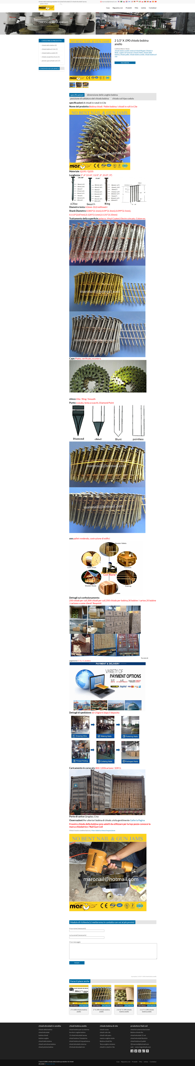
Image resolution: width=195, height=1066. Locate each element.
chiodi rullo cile (105, 1032)
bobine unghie (44, 1038)
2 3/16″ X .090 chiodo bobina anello (143, 976)
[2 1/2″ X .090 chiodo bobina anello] (146, 1004)
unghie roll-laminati (126, 53)
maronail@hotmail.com (109, 1)
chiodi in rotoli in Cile (107, 1047)
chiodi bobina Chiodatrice (78, 1038)
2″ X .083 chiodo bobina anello (79, 1011)
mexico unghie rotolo (107, 1038)
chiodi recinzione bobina (47, 1044)
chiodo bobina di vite (48, 49)
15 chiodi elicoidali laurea (78, 1035)
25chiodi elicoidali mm (77, 1047)
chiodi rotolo (104, 1029)
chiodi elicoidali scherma (77, 1044)
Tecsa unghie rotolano (107, 1044)
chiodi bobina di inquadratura (79, 1041)
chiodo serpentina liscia (49, 57)
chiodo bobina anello (149, 25)
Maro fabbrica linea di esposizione (103, 830)
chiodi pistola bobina (46, 1047)
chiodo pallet (124, 55)
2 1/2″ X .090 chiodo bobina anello (147, 1011)
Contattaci (152, 8)
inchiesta (125, 63)
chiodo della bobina (48, 45)
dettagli (74, 1005)
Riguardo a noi (118, 8)
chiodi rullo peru (105, 1035)
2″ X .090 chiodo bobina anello (101, 1011)
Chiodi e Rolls (138, 53)
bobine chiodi (43, 1035)
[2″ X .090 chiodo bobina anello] (101, 1004)
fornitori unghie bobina (77, 1032)
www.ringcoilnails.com (143, 1047)
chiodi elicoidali (44, 1032)
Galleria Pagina (137, 820)
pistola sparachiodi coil (49, 61)
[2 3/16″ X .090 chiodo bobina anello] (124, 1004)
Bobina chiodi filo (106, 1041)
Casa (108, 8)
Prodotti (129, 8)
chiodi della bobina (45, 1041)
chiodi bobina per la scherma (79, 1029)
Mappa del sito (50, 1064)
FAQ (136, 8)
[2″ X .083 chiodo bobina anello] (78, 1004)
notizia (143, 8)
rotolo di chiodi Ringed (137, 51)
